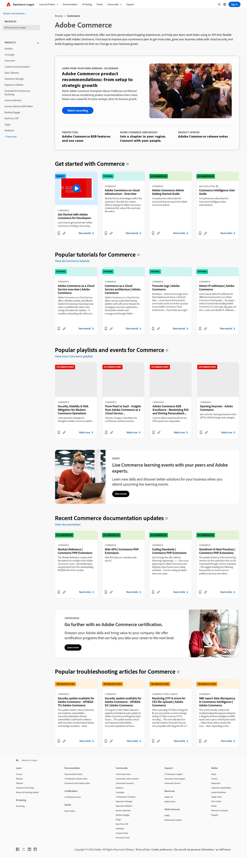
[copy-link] (64, 233)
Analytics (9, 48)
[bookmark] (59, 233)
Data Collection (12, 72)
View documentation (68, 524)
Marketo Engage (12, 112)
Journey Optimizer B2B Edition (19, 106)
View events (121, 493)
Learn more (73, 647)
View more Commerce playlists (74, 356)
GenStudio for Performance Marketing (17, 92)
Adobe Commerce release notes (203, 136)
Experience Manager (14, 78)
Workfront (9, 130)
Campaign (9, 54)
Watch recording (77, 110)
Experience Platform (14, 84)
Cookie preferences (162, 849)
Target (7, 124)
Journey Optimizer (13, 100)
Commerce (10, 60)
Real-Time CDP (12, 118)
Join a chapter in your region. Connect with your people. (143, 138)
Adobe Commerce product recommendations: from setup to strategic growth (97, 79)
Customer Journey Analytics (17, 66)
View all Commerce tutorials (72, 261)
